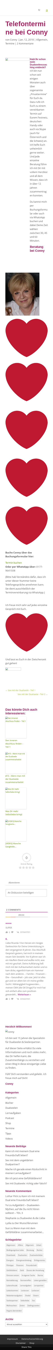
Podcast (9, 1118)
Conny (13, 39)
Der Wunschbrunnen (26, 1223)
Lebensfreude (12, 1285)
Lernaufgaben (13, 1113)
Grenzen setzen (13, 1275)
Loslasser (35, 1290)
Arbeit (38, 1245)
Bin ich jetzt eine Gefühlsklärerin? (23, 1178)
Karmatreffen (25, 1280)
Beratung (30, 1250)
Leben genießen (40, 1280)
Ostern (36, 1295)
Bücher (9, 1102)
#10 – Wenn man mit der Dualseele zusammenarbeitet (15, 779)
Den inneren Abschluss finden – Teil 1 (14, 743)
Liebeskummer (12, 1290)
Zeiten (22, 1305)
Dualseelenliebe (36, 1255)
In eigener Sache (28, 1275)
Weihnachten (12, 1305)
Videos (9, 1138)
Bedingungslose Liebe (15, 1250)
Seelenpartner (12, 1300)
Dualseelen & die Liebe (32, 1218)
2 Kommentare (25, 43)
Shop (8, 1123)
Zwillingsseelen (33, 1305)
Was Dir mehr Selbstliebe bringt (13, 813)
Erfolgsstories (39, 1260)
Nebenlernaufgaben (14, 1295)
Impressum (12, 1339)
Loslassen (25, 1290)
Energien (10, 1260)
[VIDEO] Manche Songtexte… (13, 845)
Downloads (11, 1255)
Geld (22, 1270)
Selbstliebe (25, 1300)
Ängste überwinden (14, 1310)
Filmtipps (10, 1265)
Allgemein (41, 39)
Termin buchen (13, 562)
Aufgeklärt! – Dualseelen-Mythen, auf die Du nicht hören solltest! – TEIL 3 (22, 1209)
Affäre (20, 1245)
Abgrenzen (11, 1245)
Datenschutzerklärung (32, 1339)
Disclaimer (21, 1343)
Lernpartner (39, 1285)
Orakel (27, 1295)
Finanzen (19, 1265)
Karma (40, 1275)
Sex (33, 1300)
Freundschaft (31, 1265)
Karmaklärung (12, 1280)
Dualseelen (11, 1107)
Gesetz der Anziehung (35, 1270)
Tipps (8, 1133)
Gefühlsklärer (12, 1270)
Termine (9, 43)
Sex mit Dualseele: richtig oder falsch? (26, 1183)
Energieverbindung (23, 1260)
